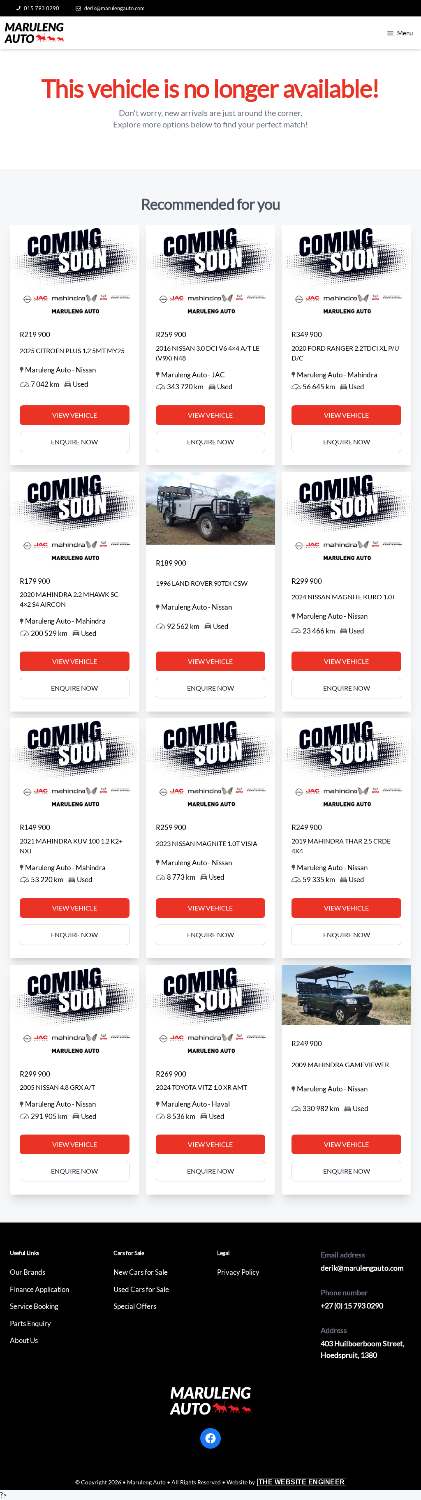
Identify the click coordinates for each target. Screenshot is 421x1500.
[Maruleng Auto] (34, 32)
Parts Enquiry (30, 1323)
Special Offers (134, 1306)
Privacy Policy (238, 1272)
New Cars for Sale (140, 1272)
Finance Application (39, 1289)
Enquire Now (74, 442)
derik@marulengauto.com (114, 8)
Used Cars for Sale (141, 1289)
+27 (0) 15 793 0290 (352, 1305)
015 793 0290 (41, 8)
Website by (286, 1482)
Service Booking (34, 1306)
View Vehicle (74, 415)
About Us (24, 1340)
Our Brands (27, 1272)
